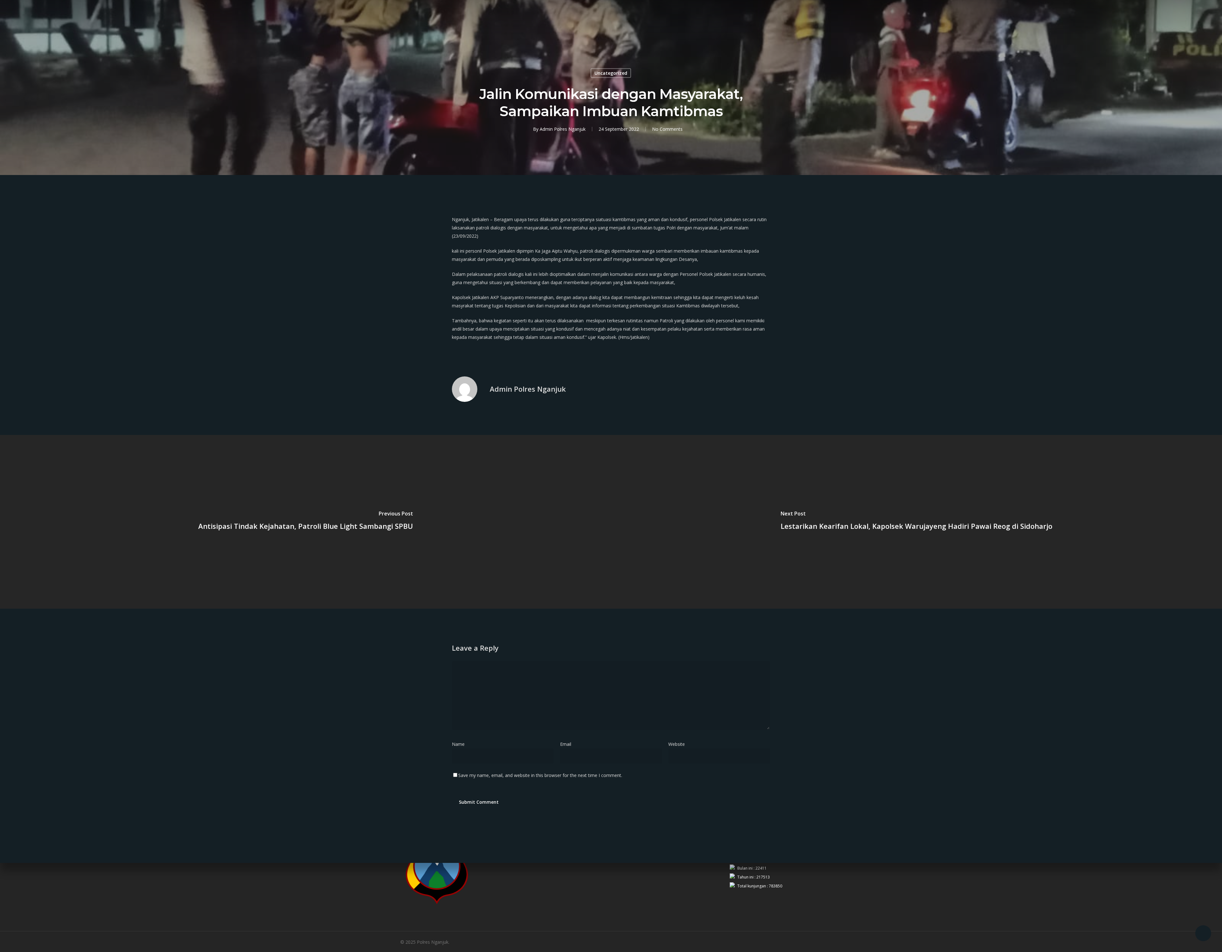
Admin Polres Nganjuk (563, 129)
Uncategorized (610, 73)
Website (676, 744)
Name (460, 744)
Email (567, 744)
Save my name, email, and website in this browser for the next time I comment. (540, 775)
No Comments (667, 129)
